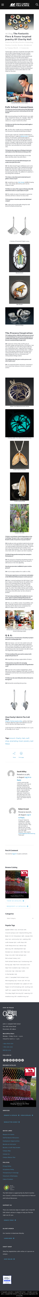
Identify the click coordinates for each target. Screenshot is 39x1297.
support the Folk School (21, 990)
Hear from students (13, 968)
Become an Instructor (9, 1144)
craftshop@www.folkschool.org (26, 833)
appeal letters (11, 929)
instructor (9, 971)
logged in (14, 854)
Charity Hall (20, 738)
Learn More (8, 1238)
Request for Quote (8, 1134)
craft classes (10, 942)
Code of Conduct (8, 1179)
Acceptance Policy (8, 1169)
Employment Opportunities (11, 1141)
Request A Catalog (16, 906)
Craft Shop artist (12, 945)
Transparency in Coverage (11, 1173)
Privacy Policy (7, 1166)
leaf (31, 741)
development (20, 948)
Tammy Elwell (12, 48)
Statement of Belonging (10, 1176)
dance (22, 945)
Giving (8, 964)
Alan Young (21, 182)
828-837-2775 (7, 1050)
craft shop (22, 942)
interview (20, 971)
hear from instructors (21, 964)
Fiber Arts (10, 955)
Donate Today (9, 1220)
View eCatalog (14, 901)
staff (8, 990)
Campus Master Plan (9, 1157)
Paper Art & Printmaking (14, 987)
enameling (14, 741)
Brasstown (19, 936)
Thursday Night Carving (14, 993)
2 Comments (24, 48)
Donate (9, 952)
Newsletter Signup (11, 1122)
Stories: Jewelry (11, 45)
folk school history (12, 958)
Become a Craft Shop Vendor (11, 1147)
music (21, 980)
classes (29, 936)
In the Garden (11, 974)
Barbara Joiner (24, 136)
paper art (27, 983)
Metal (7, 744)
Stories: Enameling (26, 42)
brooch (12, 738)
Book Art (9, 936)
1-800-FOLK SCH (8, 1043)
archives (22, 929)
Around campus (12, 933)
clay (8, 939)
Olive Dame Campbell (14, 983)
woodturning (23, 996)
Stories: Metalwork (25, 45)
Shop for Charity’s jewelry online (13, 721)
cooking (27, 939)
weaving (28, 993)
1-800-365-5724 (8, 1047)
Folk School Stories (13, 961)
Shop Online (8, 1259)
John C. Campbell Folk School (16, 977)
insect (21, 741)
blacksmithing (25, 933)
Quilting (29, 987)
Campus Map (7, 1151)
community (17, 939)
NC (27, 980)
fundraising (27, 961)
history (25, 968)
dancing (9, 948)
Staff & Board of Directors (11, 1138)
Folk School (21, 955)
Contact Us (6, 1154)
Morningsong (11, 980)
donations (18, 952)
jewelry (27, 741)
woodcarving (11, 996)
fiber (27, 952)
